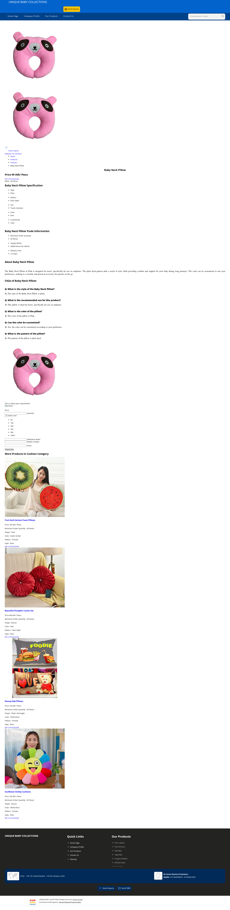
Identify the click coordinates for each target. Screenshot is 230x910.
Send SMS (125, 888)
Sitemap (73, 859)
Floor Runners (120, 847)
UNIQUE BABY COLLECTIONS (28, 2)
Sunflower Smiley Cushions (18, 791)
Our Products (51, 16)
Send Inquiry (73, 9)
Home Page (13, 16)
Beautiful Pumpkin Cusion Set (19, 610)
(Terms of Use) (78, 899)
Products (13, 159)
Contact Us (68, 16)
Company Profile (32, 16)
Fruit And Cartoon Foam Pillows (20, 520)
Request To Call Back (13, 154)
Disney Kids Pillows (14, 701)
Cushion (13, 162)
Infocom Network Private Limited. (70, 902)
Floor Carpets (120, 843)
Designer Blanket (121, 858)
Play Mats (118, 851)
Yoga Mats (118, 855)
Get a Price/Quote (12, 179)
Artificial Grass (120, 862)
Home (12, 156)
